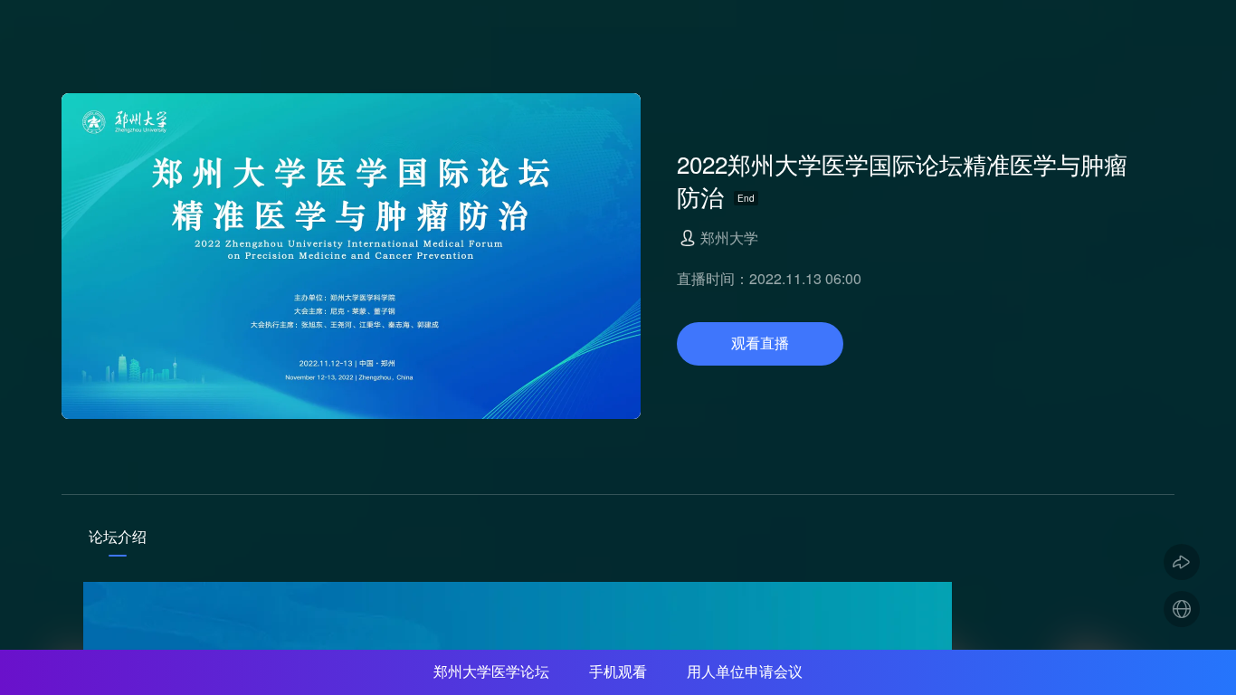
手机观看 (618, 672)
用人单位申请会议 (745, 672)
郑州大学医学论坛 (491, 672)
